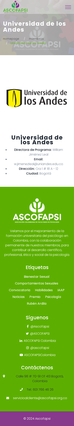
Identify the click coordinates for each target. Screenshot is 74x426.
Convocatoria (19, 290)
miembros (36, 39)
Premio (34, 297)
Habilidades (44, 290)
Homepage (11, 39)
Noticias (18, 297)
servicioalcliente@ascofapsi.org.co (40, 398)
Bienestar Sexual (36, 276)
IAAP (61, 290)
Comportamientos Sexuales (36, 283)
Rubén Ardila (36, 303)
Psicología (53, 297)
